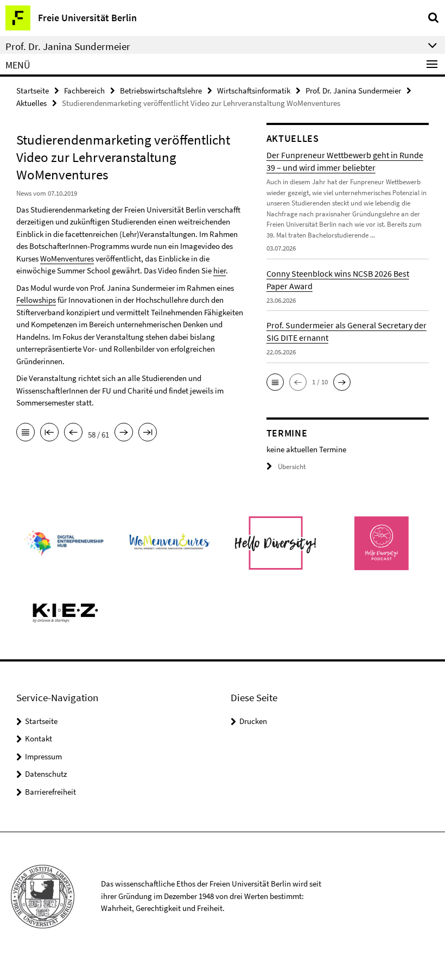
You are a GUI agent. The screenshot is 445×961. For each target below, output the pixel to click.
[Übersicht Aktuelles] (25, 433)
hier (219, 270)
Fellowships (36, 300)
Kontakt (38, 738)
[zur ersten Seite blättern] (49, 433)
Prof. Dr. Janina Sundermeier (353, 90)
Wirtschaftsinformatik (253, 90)
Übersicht (292, 466)
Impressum (43, 756)
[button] (275, 382)
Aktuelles (31, 103)
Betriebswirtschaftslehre (161, 90)
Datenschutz (46, 774)
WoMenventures (67, 258)
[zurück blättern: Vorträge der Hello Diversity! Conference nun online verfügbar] (73, 433)
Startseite (32, 90)
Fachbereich (84, 90)
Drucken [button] (253, 721)
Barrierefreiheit (50, 792)
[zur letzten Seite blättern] (147, 433)
